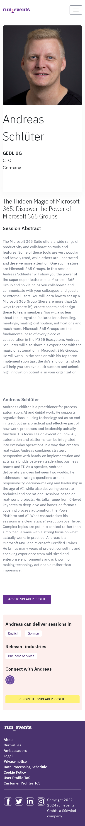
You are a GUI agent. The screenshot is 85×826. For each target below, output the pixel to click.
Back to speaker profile (27, 599)
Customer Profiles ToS (22, 783)
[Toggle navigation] (76, 10)
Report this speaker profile (42, 699)
